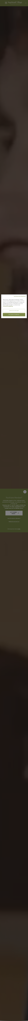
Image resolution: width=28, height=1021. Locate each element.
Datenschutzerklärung (8, 306)
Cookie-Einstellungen (14, 310)
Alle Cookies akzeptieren (13, 314)
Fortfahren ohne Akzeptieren (20, 296)
